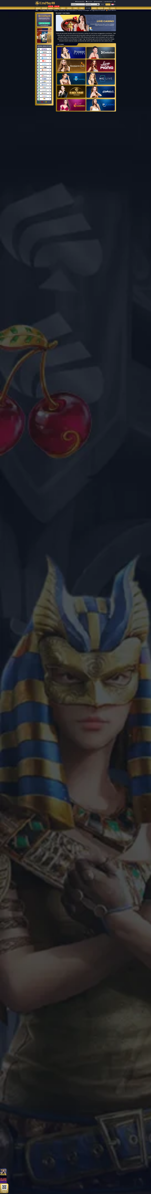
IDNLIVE (63, 8)
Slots (56, 8)
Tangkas (94, 8)
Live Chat (89, 1)
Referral (106, 8)
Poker (75, 8)
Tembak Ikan (100, 8)
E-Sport (50, 8)
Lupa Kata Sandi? (108, 1)
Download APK (80, 1)
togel (81, 8)
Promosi (113, 8)
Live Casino (88, 8)
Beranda (38, 8)
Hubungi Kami (98, 1)
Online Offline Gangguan (45, 101)
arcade (69, 8)
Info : (37, 10)
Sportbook (44, 8)
